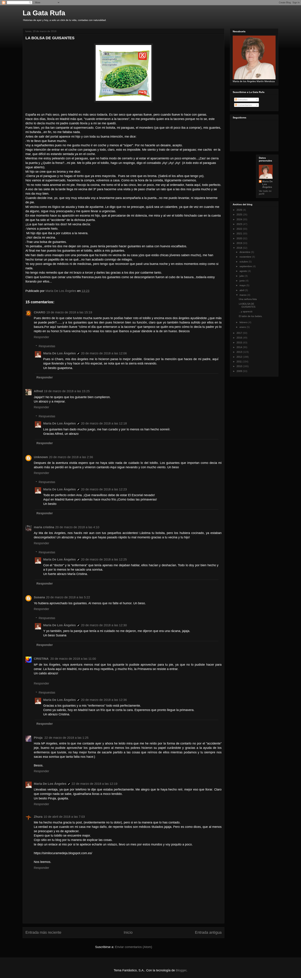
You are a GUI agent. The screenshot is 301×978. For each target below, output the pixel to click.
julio (242, 275)
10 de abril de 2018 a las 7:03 (64, 816)
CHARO (39, 312)
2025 (240, 214)
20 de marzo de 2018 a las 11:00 (73, 658)
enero (243, 327)
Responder (41, 337)
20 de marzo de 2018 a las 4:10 (77, 527)
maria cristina (44, 527)
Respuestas (47, 346)
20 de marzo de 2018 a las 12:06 (104, 353)
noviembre (246, 256)
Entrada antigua (208, 932)
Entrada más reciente (43, 932)
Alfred (38, 391)
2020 (240, 238)
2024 (240, 219)
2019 (240, 243)
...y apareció (245, 311)
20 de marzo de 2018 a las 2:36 (71, 457)
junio (242, 280)
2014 (240, 347)
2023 (240, 224)
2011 (239, 361)
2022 (240, 228)
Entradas (242, 99)
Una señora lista (248, 299)
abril (242, 290)
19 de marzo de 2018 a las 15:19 (69, 312)
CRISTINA (41, 658)
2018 (240, 247)
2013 (240, 352)
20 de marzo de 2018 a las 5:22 (68, 597)
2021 (240, 233)
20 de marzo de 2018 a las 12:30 (104, 625)
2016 (240, 337)
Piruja (38, 737)
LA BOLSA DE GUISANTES (247, 305)
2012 (240, 356)
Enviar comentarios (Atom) (133, 947)
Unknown (41, 457)
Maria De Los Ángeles (59, 353)
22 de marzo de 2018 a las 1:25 (66, 737)
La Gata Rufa (44, 13)
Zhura (38, 816)
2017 (240, 333)
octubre (244, 261)
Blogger (181, 970)
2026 (240, 209)
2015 (240, 342)
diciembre (245, 252)
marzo (243, 295)
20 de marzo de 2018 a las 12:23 (104, 489)
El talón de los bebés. (251, 316)
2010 (240, 366)
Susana (39, 597)
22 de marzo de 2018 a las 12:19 (94, 783)
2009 (240, 371)
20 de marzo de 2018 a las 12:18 (104, 423)
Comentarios (244, 105)
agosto (244, 271)
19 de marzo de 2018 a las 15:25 (67, 391)
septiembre (246, 266)
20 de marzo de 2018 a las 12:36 (104, 700)
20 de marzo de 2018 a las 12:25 (104, 559)
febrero (244, 322)
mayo (243, 285)
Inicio (128, 932)
